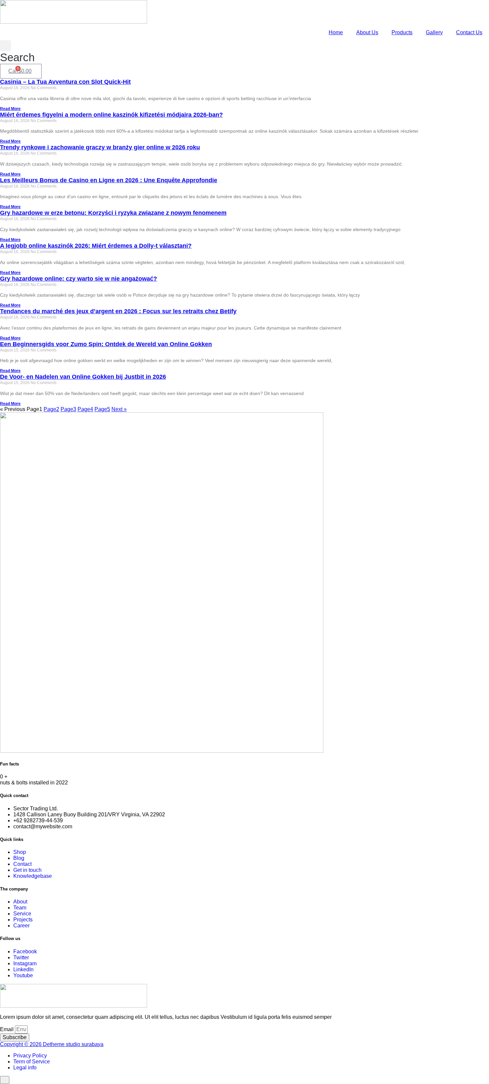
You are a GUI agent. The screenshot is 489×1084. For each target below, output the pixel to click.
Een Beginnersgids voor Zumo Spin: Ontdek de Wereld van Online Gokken (106, 344)
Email (7, 1029)
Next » (119, 409)
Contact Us (469, 32)
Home (336, 32)
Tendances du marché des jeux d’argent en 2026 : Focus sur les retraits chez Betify (118, 311)
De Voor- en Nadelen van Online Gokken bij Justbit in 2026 (83, 376)
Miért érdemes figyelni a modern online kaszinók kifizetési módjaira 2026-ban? (111, 114)
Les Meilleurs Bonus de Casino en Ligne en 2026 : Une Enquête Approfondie (108, 180)
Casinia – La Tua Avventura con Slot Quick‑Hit (65, 81)
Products (402, 32)
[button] (17, 52)
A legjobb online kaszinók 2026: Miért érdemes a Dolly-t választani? (96, 245)
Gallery (434, 32)
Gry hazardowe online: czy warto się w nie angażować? (78, 278)
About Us (367, 32)
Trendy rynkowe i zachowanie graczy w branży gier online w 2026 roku (100, 147)
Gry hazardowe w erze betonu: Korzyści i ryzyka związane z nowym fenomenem (113, 212)
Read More (10, 108)
